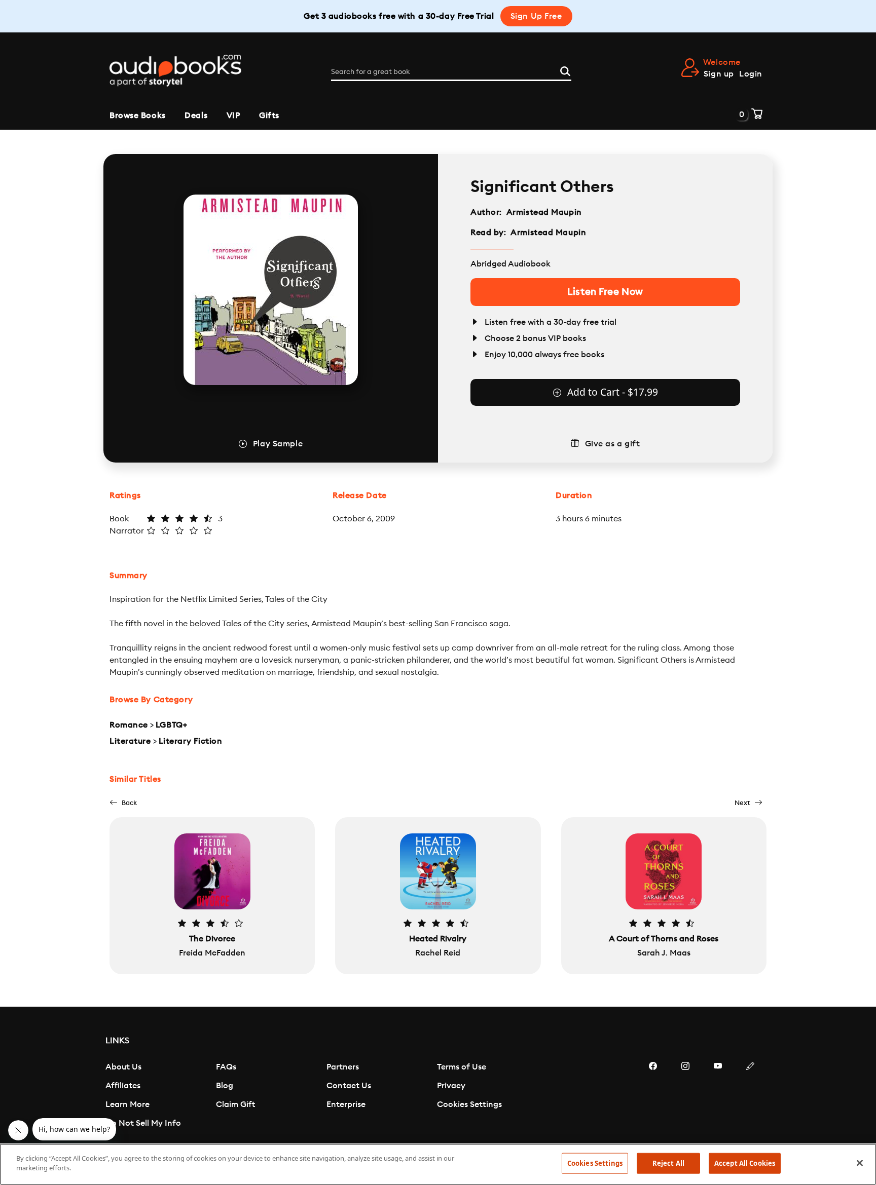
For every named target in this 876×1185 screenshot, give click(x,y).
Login (750, 74)
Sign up (719, 74)
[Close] (860, 1163)
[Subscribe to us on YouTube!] (718, 1096)
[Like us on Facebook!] (653, 1096)
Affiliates (122, 1086)
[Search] (565, 70)
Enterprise (346, 1104)
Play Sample (278, 444)
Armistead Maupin (544, 212)
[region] (438, 1164)
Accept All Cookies (744, 1163)
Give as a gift (612, 444)
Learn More (127, 1104)
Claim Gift (235, 1104)
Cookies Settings (469, 1104)
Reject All (668, 1163)
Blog (224, 1086)
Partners (342, 1067)
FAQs (226, 1067)
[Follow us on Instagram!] (685, 1096)
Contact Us (348, 1086)
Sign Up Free (536, 16)
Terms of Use (461, 1067)
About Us (123, 1067)
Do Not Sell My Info (143, 1123)
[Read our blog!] (750, 1096)
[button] (123, 802)
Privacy (451, 1086)
